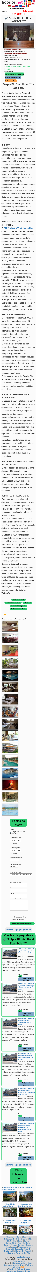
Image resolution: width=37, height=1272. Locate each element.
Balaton (6, 1245)
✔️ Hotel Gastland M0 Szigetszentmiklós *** (9, 1188)
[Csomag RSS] (23, 1267)
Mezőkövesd (8, 1251)
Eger (24, 1237)
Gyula (24, 1253)
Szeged (26, 1241)
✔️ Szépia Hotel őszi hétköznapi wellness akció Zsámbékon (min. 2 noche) (26, 1056)
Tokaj (28, 1253)
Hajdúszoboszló (9, 1239)
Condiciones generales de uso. (14, 1265)
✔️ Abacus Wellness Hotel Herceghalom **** (25, 1205)
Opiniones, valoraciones (12, 50)
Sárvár (9, 1241)
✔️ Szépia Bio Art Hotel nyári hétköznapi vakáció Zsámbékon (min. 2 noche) (26, 952)
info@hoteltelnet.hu (18, 1261)
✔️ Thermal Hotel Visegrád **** (25, 1222)
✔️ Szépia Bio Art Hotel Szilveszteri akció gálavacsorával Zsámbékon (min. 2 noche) (26, 1127)
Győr (29, 1237)
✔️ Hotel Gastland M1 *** (25, 1188)
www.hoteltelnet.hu (23, 1257)
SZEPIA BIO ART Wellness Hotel (19, 228)
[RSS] (21, 1267)
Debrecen (19, 1237)
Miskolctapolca (19, 1251)
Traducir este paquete (26, 979)
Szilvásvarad (11, 1253)
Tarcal (18, 1253)
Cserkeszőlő (10, 1249)
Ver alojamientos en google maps (15, 54)
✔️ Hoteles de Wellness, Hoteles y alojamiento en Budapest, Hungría (18, 1270)
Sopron (20, 1241)
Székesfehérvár (11, 1243)
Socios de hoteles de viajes (22, 1263)
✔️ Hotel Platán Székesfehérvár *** (9, 1205)
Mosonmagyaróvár (24, 1247)
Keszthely (27, 1249)
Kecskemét (24, 1239)
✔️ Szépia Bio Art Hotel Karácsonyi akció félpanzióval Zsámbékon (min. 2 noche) (26, 1091)
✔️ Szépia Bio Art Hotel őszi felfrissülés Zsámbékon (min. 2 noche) (26, 1021)
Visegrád (14, 1247)
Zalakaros (26, 1243)
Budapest (14, 1245)
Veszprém (28, 1251)
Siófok (15, 1241)
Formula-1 (21, 1245)
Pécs (30, 1239)
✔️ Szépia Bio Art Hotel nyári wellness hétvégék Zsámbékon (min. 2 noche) (26, 987)
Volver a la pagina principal (18, 929)
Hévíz (17, 1239)
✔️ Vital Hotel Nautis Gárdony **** (9, 1222)
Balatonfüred (10, 1237)
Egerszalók (19, 1249)
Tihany (20, 1243)
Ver (20, 976)
